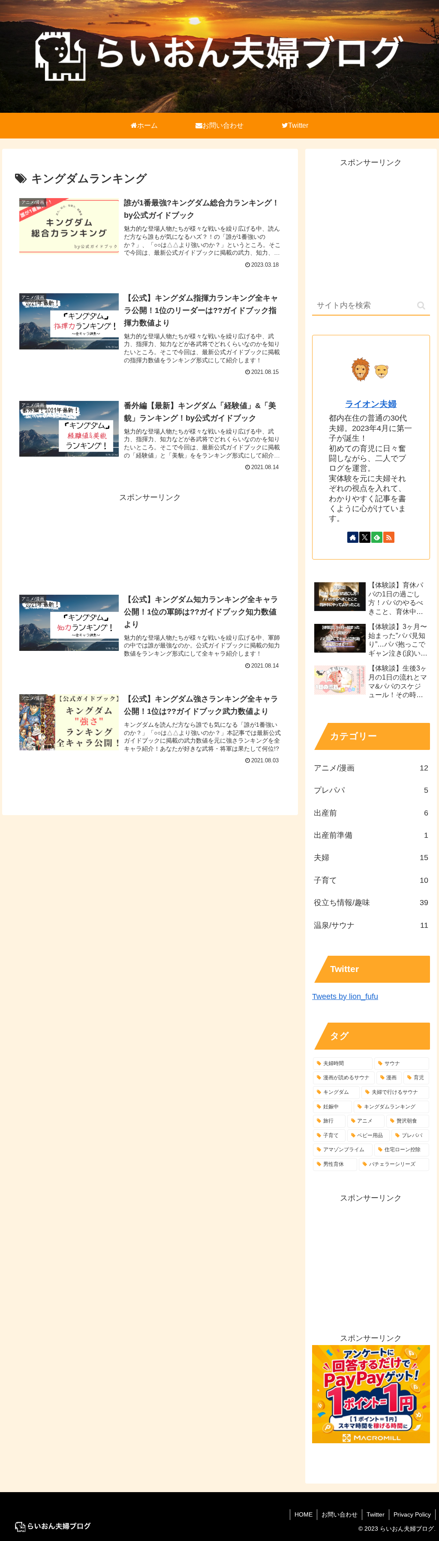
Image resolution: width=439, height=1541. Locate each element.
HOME (304, 1514)
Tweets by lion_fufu (345, 996)
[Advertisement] (150, 524)
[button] (421, 305)
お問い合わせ (340, 1514)
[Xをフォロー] (364, 537)
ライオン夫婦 (371, 404)
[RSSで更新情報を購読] (388, 537)
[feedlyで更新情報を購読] (376, 537)
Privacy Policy (412, 1514)
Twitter (376, 1514)
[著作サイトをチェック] (352, 537)
